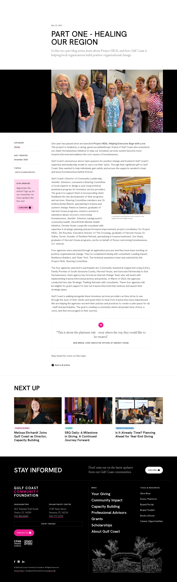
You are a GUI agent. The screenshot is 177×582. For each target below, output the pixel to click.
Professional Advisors (109, 513)
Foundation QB (50, 571)
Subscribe (23, 208)
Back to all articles (62, 365)
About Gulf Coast (106, 531)
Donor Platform (148, 499)
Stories (17, 147)
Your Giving (101, 494)
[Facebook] (14, 562)
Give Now (145, 493)
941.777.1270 (56, 516)
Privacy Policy (19, 571)
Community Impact (107, 500)
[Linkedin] (23, 562)
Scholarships (102, 525)
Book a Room (147, 515)
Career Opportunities (151, 521)
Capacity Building (106, 506)
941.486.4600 (21, 516)
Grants (97, 519)
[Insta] (19, 562)
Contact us (22, 533)
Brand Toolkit (147, 510)
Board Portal (147, 504)
